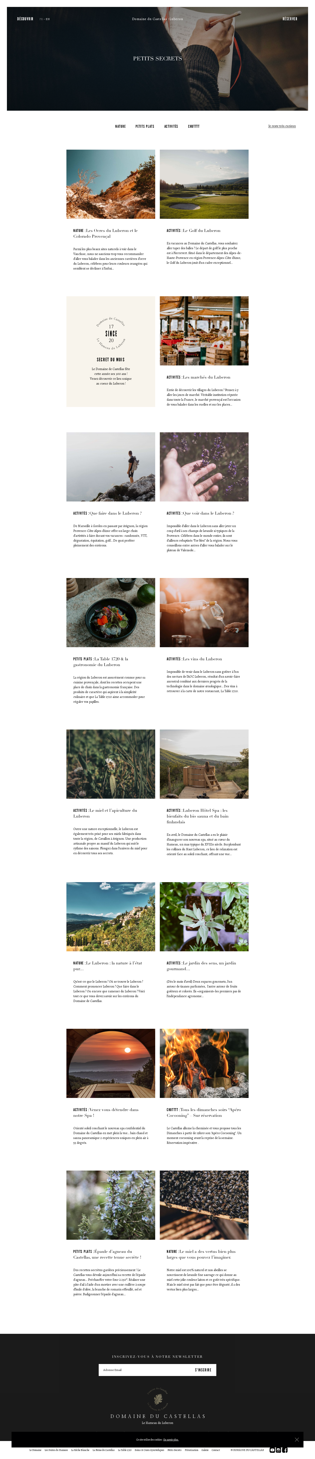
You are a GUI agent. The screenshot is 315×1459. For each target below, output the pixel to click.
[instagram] (278, 1450)
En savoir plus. (171, 1439)
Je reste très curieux (282, 126)
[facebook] (285, 1450)
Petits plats (145, 126)
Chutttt (194, 126)
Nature (120, 126)
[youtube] (272, 1450)
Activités (171, 126)
